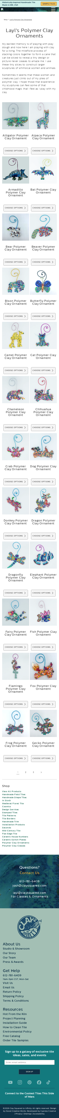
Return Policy (12, 991)
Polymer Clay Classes (13, 846)
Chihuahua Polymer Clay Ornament (43, 412)
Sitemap (28, 1114)
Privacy (18, 1114)
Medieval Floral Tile (13, 803)
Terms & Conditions (16, 1000)
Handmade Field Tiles (13, 794)
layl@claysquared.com (29, 892)
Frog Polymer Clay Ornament (16, 744)
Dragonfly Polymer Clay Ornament (15, 577)
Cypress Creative (48, 1111)
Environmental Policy (17, 1031)
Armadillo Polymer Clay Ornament (15, 192)
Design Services (10, 809)
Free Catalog (11, 1036)
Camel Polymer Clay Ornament (15, 356)
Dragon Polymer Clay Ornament (43, 522)
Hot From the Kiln (15, 1014)
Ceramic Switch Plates (14, 840)
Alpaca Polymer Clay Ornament (43, 137)
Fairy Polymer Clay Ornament (16, 633)
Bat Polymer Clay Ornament (43, 191)
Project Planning (14, 1018)
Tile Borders (8, 818)
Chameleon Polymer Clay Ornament (15, 412)
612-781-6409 (29, 881)
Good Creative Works (16, 1111)
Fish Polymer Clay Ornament (43, 633)
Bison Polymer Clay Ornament (16, 302)
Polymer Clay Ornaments (15, 843)
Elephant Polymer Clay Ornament (43, 576)
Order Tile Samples (16, 1040)
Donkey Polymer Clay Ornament (16, 522)
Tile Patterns (9, 815)
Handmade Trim (10, 821)
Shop (6, 20)
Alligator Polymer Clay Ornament (16, 137)
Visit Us (8, 983)
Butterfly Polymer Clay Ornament (43, 302)
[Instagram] (20, 1082)
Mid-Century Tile (11, 831)
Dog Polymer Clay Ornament (43, 468)
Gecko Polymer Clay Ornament (43, 744)
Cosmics (6, 806)
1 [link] (17, 772)
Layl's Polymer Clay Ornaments (21, 20)
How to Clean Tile (15, 1027)
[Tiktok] (49, 1082)
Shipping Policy (13, 996)
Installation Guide (15, 1022)
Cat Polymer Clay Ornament (43, 356)
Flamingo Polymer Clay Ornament (15, 689)
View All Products (11, 791)
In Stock (6, 800)
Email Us (8, 987)
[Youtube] (10, 1082)
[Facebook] (39, 1082)
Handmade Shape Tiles (14, 797)
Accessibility (39, 1114)
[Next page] (41, 772)
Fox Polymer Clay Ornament (43, 687)
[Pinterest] (29, 1082)
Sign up (29, 1072)
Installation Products (13, 824)
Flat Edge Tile (9, 834)
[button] (55, 9)
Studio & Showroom (16, 948)
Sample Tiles (49, 4)
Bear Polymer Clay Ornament (16, 248)
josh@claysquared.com (29, 885)
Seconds (6, 827)
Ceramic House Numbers (15, 837)
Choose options (14, 151)
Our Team (9, 957)
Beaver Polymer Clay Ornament (43, 248)
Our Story (9, 953)
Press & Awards (13, 961)
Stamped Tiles (9, 812)
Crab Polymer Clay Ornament (16, 468)
